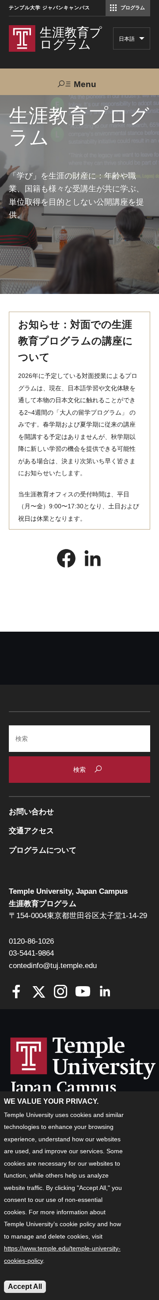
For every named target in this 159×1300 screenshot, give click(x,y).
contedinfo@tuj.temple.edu (53, 965)
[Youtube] (83, 992)
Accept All (25, 1286)
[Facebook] (16, 992)
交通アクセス (31, 831)
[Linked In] (105, 992)
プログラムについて (42, 850)
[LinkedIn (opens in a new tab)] (93, 560)
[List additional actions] (141, 40)
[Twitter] (38, 992)
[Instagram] (60, 992)
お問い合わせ (31, 812)
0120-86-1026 (31, 941)
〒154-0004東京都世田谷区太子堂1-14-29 (78, 915)
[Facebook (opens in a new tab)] (66, 560)
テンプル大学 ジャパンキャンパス (49, 8)
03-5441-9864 (31, 953)
